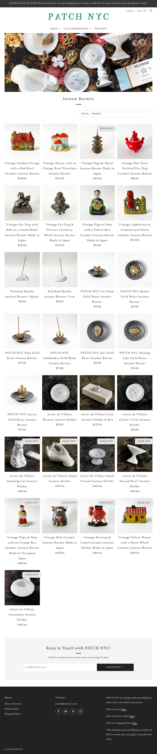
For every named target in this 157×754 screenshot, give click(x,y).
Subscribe (114, 667)
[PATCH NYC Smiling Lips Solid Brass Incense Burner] (134, 331)
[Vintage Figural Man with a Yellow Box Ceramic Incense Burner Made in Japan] (97, 202)
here (124, 709)
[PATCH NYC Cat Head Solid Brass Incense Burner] (97, 269)
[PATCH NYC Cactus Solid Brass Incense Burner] (22, 392)
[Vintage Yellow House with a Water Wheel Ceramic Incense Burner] (134, 515)
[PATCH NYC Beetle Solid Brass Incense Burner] (134, 269)
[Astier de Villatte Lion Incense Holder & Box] (97, 392)
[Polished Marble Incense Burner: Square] (22, 269)
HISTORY (101, 29)
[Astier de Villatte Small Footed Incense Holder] (97, 454)
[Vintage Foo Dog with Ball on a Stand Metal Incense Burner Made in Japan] (22, 202)
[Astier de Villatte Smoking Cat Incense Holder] (22, 454)
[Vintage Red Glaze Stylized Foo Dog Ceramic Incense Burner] (134, 141)
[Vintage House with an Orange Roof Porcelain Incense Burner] (59, 141)
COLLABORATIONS (76, 29)
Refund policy (12, 709)
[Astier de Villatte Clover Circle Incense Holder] (134, 392)
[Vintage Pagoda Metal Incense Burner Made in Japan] (97, 141)
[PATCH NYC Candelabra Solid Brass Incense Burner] (59, 331)
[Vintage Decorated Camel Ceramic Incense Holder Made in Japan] (97, 515)
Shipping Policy (12, 714)
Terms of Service (13, 704)
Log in (130, 11)
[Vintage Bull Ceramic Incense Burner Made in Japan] (59, 515)
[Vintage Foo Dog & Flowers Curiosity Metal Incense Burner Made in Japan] (59, 202)
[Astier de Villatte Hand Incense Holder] (59, 454)
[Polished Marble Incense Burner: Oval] (59, 269)
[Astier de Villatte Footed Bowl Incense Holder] (134, 454)
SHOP (54, 29)
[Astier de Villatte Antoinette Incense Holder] (22, 587)
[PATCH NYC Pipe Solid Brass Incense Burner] (22, 331)
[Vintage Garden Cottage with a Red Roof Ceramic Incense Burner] (22, 141)
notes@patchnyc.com (66, 704)
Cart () (142, 11)
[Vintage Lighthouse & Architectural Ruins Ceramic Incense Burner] (134, 202)
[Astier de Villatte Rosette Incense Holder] (59, 392)
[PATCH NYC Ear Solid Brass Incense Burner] (97, 331)
